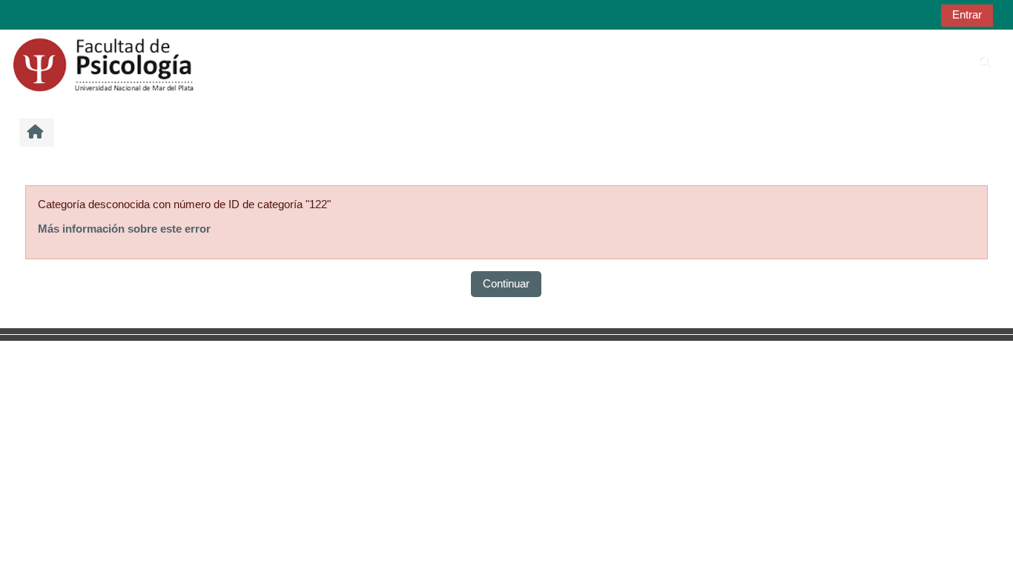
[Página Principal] (103, 63)
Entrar (967, 14)
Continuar (506, 283)
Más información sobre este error (124, 228)
